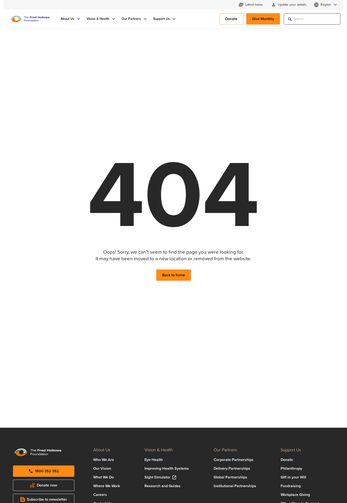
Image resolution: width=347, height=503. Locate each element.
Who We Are (103, 459)
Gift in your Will (293, 477)
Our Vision (102, 468)
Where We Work (106, 486)
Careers (100, 494)
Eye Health (153, 459)
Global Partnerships (230, 477)
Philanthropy (291, 468)
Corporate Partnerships (234, 459)
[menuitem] (71, 18)
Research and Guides (162, 486)
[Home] (30, 19)
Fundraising (291, 486)
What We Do (103, 477)
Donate (287, 459)
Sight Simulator (157, 477)
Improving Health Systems (166, 468)
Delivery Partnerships (232, 468)
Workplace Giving (295, 494)
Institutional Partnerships (235, 486)
